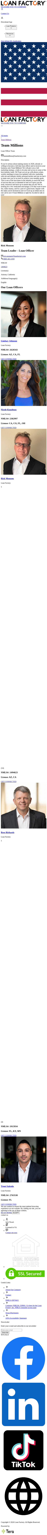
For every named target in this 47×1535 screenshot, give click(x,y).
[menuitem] (11, 27)
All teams (4, 136)
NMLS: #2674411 (12, 1300)
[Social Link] (23, 1381)
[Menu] (2, 125)
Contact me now (11, 1233)
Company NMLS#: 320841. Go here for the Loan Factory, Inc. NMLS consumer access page (23, 1307)
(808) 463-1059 (8, 259)
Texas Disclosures (11, 1313)
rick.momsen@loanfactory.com (14, 256)
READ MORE (6, 1213)
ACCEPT (16, 1213)
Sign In (3, 41)
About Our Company (13, 1290)
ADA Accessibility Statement (16, 1318)
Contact (8, 1295)
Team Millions (6, 140)
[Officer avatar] (24, 336)
